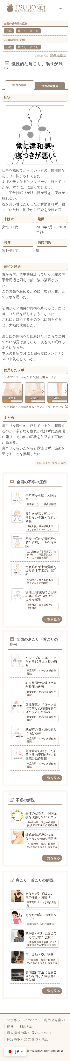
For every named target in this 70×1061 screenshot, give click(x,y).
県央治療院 (58, 55)
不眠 (9, 31)
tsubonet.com (31, 1050)
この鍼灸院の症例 (14, 39)
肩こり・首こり (28, 31)
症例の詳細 (19, 85)
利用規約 (27, 1026)
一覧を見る (52, 619)
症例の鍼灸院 (50, 86)
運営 (10, 1026)
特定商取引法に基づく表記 (28, 1039)
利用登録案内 (54, 1020)
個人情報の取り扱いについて (29, 1032)
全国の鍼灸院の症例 (15, 23)
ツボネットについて (22, 1020)
